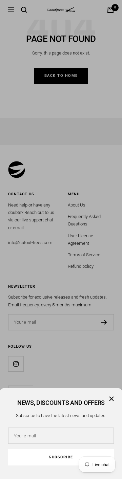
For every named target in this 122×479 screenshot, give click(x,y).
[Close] (111, 398)
